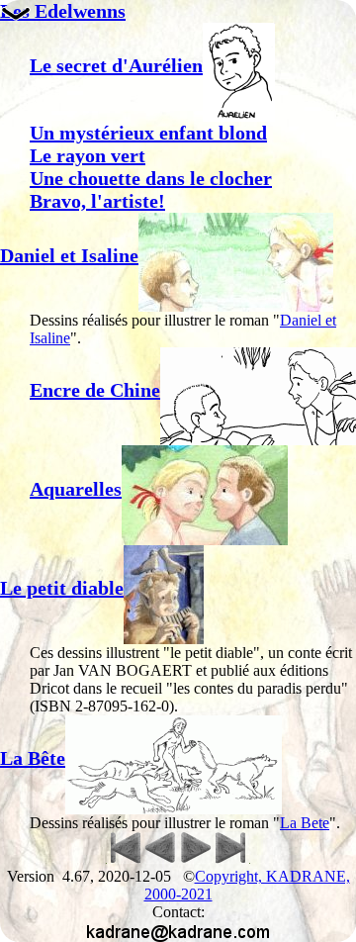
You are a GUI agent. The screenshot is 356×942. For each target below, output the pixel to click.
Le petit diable (62, 588)
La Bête (32, 758)
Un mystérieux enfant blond (148, 132)
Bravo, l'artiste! (97, 201)
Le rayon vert (87, 155)
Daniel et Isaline (69, 255)
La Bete (304, 822)
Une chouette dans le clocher (151, 178)
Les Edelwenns (63, 11)
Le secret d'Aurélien (116, 65)
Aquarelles (76, 489)
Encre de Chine (95, 390)
